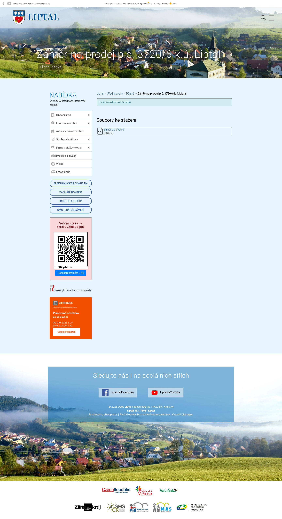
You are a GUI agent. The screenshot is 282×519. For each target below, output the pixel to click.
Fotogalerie (63, 172)
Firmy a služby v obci (69, 147)
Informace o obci (66, 123)
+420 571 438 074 (162, 406)
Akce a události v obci (69, 131)
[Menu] (271, 18)
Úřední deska (115, 93)
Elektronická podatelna (71, 183)
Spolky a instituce (67, 139)
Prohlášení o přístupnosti (103, 414)
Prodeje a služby (66, 155)
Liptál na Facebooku (122, 392)
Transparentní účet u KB (70, 272)
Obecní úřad (63, 115)
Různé (130, 93)
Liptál (100, 93)
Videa (59, 163)
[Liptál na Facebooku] (3, 4)
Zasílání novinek (70, 192)
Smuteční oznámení (70, 209)
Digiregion (187, 414)
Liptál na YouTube (169, 392)
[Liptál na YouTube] (9, 4)
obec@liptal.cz (141, 406)
